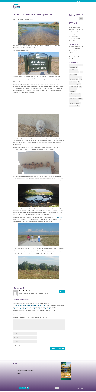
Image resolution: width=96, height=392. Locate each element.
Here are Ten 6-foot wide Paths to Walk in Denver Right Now (75, 56)
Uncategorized (73, 105)
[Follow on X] (22, 388)
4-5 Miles (76, 64)
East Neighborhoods (74, 79)
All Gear (77, 72)
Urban (78, 105)
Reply (62, 292)
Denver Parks (72, 76)
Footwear (75, 81)
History (71, 88)
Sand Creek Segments (74, 100)
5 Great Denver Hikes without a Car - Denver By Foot (28, 302)
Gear (76, 6)
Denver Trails (79, 76)
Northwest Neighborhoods (75, 96)
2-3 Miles (71, 64)
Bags (81, 72)
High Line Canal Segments (75, 84)
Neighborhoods (55, 6)
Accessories (72, 72)
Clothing (75, 74)
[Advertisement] (39, 104)
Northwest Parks (73, 98)
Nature (75, 88)
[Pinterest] (81, 1)
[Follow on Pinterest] (28, 388)
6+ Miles (81, 64)
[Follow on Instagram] (25, 388)
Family (80, 79)
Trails (48, 6)
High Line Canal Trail (74, 86)
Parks (62, 6)
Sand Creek (80, 98)
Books (71, 6)
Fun (66, 6)
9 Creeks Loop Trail (73, 67)
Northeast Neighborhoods (75, 93)
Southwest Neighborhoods (75, 103)
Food (71, 81)
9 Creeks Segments (74, 69)
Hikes (43, 6)
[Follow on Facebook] (20, 388)
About (80, 6)
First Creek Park (58, 217)
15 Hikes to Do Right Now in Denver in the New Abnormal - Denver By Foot (33, 308)
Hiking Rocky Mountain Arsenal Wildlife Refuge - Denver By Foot (31, 305)
